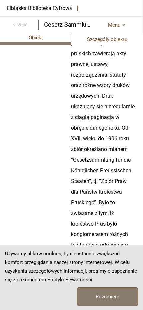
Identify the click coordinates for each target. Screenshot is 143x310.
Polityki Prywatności (69, 280)
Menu (114, 25)
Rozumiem (107, 297)
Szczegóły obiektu (107, 39)
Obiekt (36, 38)
